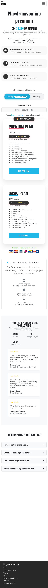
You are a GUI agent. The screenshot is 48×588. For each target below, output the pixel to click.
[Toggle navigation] (43, 3)
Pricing (5, 573)
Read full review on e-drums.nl (23, 367)
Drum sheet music (10, 570)
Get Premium (24, 171)
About (5, 568)
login (13, 115)
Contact (6, 581)
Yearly (17, 96)
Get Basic (24, 235)
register (20, 115)
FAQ (4, 575)
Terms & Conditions (10, 578)
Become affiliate (9, 583)
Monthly (36, 96)
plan (21, 127)
